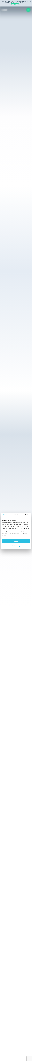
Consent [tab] (5, 514)
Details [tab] (16, 514)
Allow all (16, 541)
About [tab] (26, 514)
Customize (15, 546)
